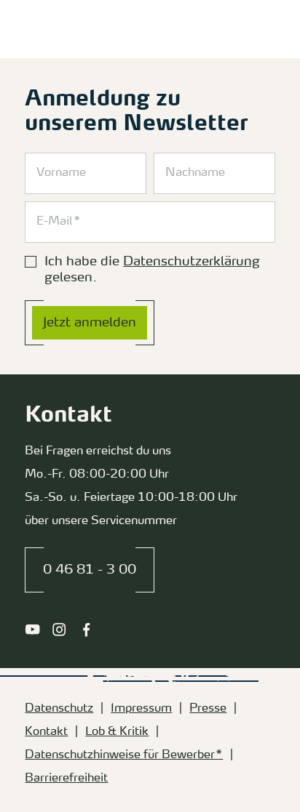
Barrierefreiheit (66, 778)
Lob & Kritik (117, 732)
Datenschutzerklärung (191, 261)
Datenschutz (59, 709)
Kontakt (46, 732)
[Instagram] (59, 630)
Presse (207, 709)
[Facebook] (86, 630)
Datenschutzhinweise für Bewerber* (124, 755)
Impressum (141, 709)
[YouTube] (32, 630)
